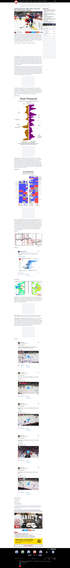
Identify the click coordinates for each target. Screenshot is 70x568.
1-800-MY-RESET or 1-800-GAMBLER (32, 561)
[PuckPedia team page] (41, 32)
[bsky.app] (34, 32)
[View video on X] (28, 356)
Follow (27, 252)
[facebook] (31, 32)
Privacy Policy (45, 559)
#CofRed (23, 256)
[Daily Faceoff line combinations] (40, 32)
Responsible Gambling (54, 559)
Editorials (27, 1)
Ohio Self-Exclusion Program (23, 562)
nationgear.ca (28, 512)
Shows (31, 1)
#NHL (19, 253)
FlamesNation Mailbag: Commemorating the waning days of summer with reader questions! (49, 11)
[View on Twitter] (38, 252)
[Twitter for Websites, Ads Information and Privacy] (38, 272)
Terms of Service (49, 559)
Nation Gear (44, 1)
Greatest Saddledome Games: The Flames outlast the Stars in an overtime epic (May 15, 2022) (50, 19)
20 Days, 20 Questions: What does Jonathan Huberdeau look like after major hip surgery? (50, 14)
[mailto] (36, 32)
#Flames (19, 256)
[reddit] (38, 32)
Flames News (22, 1)
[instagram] (52, 549)
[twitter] (33, 32)
